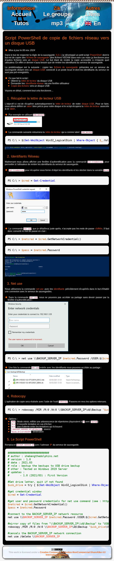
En (93, 23)
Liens (92, 14)
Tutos (21, 23)
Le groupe (57, 14)
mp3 (57, 23)
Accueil (21, 14)
